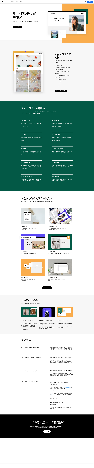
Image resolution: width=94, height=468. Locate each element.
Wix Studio (26, 1)
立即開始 (90, 1)
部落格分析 (25, 228)
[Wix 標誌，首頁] (3, 1)
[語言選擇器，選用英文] (85, 1)
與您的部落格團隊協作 (56, 151)
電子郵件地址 (60, 279)
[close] (93, 466)
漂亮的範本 (53, 228)
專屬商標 (24, 280)
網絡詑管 (67, 253)
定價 (21, 1)
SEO (31, 124)
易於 (25, 253)
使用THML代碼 (24, 137)
